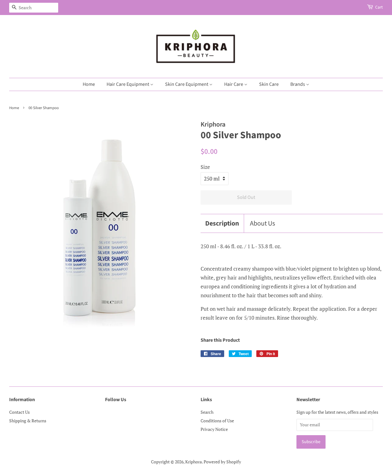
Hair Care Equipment (128, 84)
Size (205, 166)
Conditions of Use (217, 421)
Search (207, 412)
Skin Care (269, 84)
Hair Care (234, 84)
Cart (379, 7)
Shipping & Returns (27, 421)
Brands (298, 84)
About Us (262, 223)
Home (89, 84)
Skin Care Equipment (187, 84)
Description (222, 223)
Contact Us (19, 412)
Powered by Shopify (222, 462)
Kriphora (193, 462)
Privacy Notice (214, 429)
